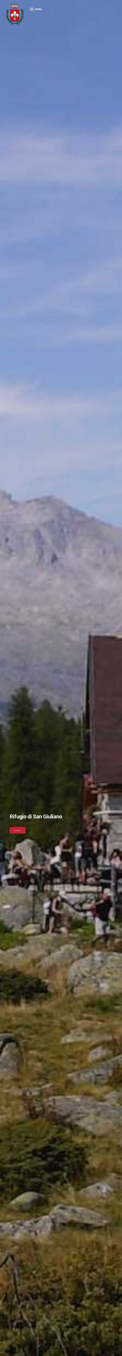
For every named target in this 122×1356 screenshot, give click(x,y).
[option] (61, 678)
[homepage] (15, 14)
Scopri (17, 830)
